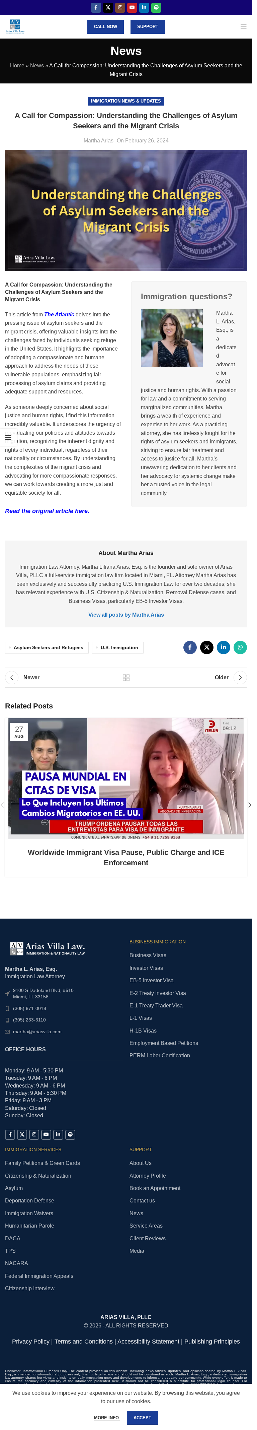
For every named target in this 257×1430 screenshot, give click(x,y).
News (37, 65)
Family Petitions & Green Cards (42, 1163)
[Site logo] (15, 26)
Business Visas (148, 955)
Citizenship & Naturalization (38, 1176)
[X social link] (108, 8)
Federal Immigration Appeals (39, 1276)
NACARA (16, 1263)
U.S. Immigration (119, 647)
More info (107, 1417)
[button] (249, 805)
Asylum (14, 1188)
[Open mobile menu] (243, 27)
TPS (10, 1251)
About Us (141, 1163)
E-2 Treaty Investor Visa (158, 993)
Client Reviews (148, 1238)
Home (17, 65)
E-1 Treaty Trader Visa (156, 1005)
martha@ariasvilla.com (37, 1031)
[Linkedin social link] (144, 8)
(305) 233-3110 (29, 1019)
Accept (142, 1417)
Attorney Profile (148, 1176)
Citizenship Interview (30, 1288)
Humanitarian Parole (29, 1226)
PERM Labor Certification (160, 1055)
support (147, 26)
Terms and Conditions (84, 1341)
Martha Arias (98, 140)
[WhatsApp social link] (240, 647)
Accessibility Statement (148, 1341)
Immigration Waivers (29, 1213)
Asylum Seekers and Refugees (48, 647)
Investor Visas (146, 968)
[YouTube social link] (132, 8)
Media (137, 1251)
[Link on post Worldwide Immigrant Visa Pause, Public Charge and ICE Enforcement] (126, 779)
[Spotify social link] (156, 8)
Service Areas (146, 1226)
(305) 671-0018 (29, 1008)
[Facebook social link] (96, 8)
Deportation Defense (29, 1200)
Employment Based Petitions (164, 1043)
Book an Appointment (155, 1188)
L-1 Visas (141, 1018)
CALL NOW (105, 26)
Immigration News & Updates (126, 101)
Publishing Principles (212, 1341)
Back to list (126, 677)
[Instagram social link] (120, 8)
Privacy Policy (31, 1341)
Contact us (142, 1200)
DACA (12, 1238)
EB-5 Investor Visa (152, 980)
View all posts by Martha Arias (126, 615)
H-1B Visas (143, 1031)
